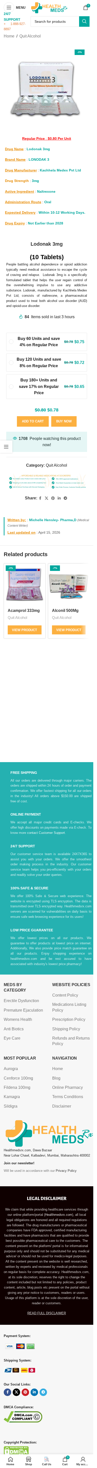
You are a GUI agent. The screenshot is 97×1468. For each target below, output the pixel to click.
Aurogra (11, 1069)
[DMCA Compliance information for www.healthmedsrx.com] (23, 1416)
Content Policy (65, 995)
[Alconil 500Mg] (69, 584)
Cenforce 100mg (18, 1078)
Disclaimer (61, 1106)
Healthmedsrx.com (58, 1215)
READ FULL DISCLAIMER (46, 1313)
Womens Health (18, 1019)
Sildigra (10, 1106)
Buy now (64, 421)
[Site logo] (49, 7)
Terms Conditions (67, 1097)
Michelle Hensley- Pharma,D (52, 520)
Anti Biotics (14, 1029)
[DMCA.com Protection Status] (16, 1451)
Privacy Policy (66, 1171)
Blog (56, 1078)
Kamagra (12, 1097)
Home (9, 36)
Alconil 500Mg (65, 610)
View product (24, 630)
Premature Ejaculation (23, 1010)
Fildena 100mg (17, 1087)
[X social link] (46, 498)
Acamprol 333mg (24, 610)
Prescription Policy (68, 1019)
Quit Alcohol (30, 36)
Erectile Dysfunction (21, 1001)
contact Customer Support (46, 833)
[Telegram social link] (65, 498)
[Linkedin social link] (59, 498)
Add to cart (33, 421)
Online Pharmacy (67, 1087)
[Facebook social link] (40, 498)
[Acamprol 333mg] (24, 584)
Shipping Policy (66, 1029)
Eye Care (12, 1038)
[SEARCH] (84, 21)
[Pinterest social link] (53, 498)
